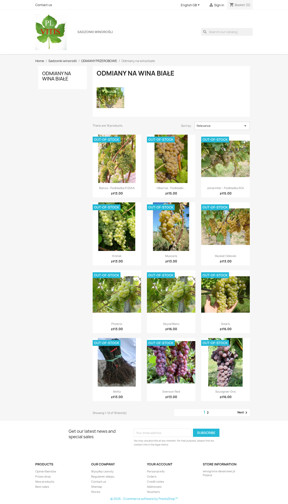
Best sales (42, 487)
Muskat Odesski (225, 256)
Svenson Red (171, 391)
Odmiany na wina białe (56, 76)
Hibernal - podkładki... (171, 188)
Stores (95, 492)
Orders (152, 476)
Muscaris (171, 256)
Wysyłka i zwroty (102, 471)
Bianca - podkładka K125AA (117, 188)
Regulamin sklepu (102, 476)
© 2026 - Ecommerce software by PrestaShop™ (144, 499)
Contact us (43, 5)
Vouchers (153, 492)
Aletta (117, 391)
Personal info (156, 471)
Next (243, 412)
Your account (159, 464)
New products (44, 481)
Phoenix (116, 324)
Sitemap (96, 487)
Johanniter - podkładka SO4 (225, 188)
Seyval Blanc (171, 324)
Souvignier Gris (225, 391)
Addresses (154, 487)
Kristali (116, 256)
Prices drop (43, 476)
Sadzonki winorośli (95, 32)
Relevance (222, 126)
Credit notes (155, 481)
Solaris (225, 324)
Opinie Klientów (45, 471)
